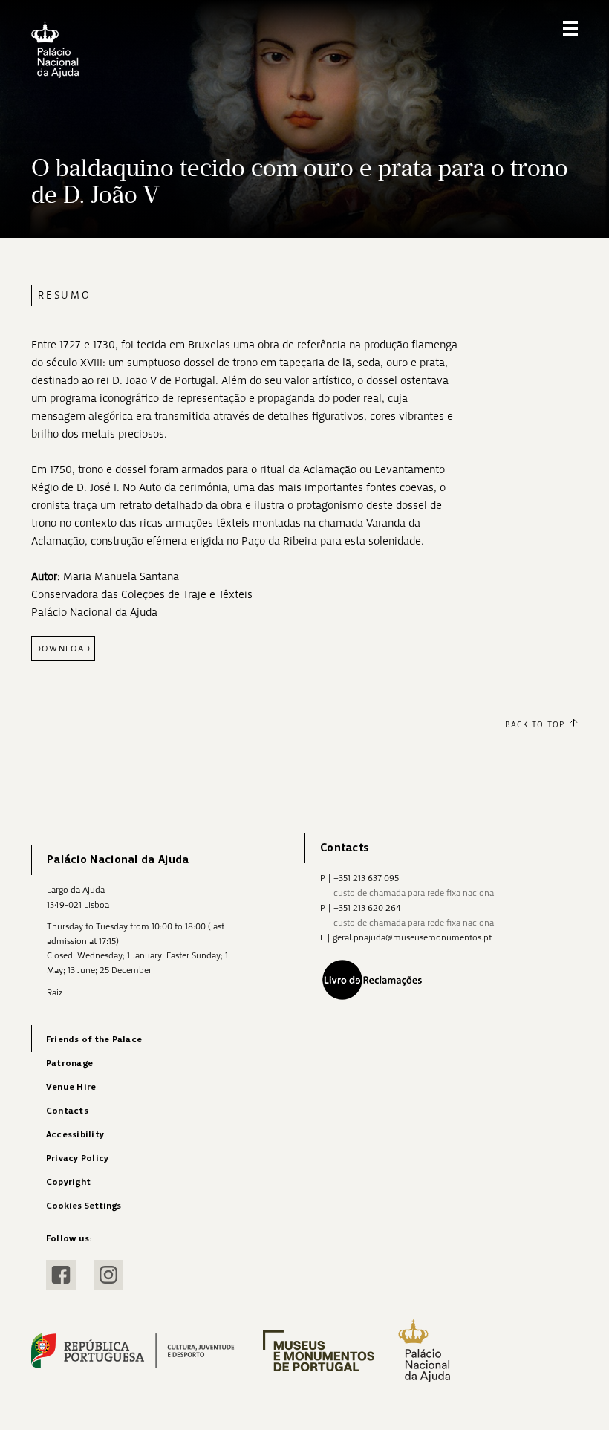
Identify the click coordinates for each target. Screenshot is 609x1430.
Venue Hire (71, 1087)
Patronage (69, 1063)
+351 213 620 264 (367, 908)
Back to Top (534, 724)
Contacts (67, 1111)
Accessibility (75, 1135)
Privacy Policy (77, 1158)
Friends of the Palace (94, 1040)
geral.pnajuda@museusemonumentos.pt (412, 937)
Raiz (55, 992)
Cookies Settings (83, 1206)
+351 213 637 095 (366, 878)
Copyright (68, 1182)
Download (63, 648)
